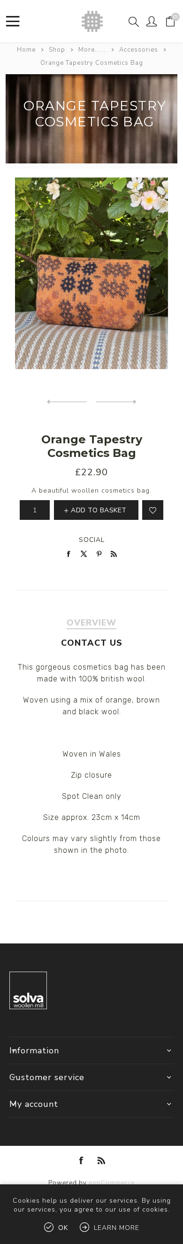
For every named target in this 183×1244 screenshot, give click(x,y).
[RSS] (101, 1160)
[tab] (91, 623)
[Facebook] (81, 1160)
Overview (91, 622)
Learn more (116, 1227)
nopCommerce (112, 1183)
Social (92, 539)
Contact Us (91, 643)
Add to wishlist (152, 510)
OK (63, 1227)
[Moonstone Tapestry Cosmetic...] (67, 402)
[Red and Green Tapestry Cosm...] (116, 402)
